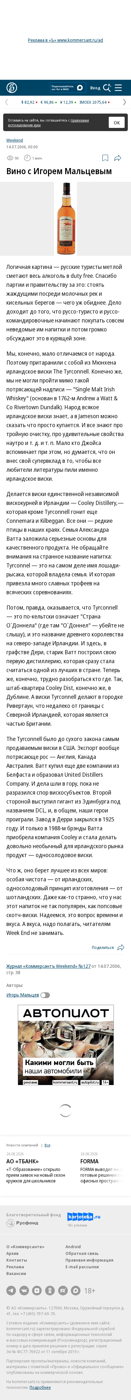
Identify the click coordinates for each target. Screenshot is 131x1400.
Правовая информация (90, 1260)
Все (47, 1145)
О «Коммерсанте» (25, 1246)
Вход (95, 88)
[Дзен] (37, 1290)
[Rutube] (63, 1290)
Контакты (16, 1260)
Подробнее (40, 1387)
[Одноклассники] (50, 1290)
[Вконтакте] (24, 1290)
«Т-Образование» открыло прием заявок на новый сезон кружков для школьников (35, 1175)
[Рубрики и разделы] (118, 88)
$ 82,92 (27, 102)
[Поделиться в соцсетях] (117, 158)
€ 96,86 (47, 102)
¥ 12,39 (66, 102)
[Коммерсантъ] (11, 87)
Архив (12, 1253)
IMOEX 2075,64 (93, 102)
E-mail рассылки (82, 1267)
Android (73, 1246)
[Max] (75, 1290)
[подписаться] (46, 995)
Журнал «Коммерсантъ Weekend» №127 (48, 966)
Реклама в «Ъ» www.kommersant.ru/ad (65, 40)
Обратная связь (82, 1253)
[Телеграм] (11, 1290)
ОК (117, 122)
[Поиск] (107, 88)
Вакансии (16, 1273)
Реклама (15, 1267)
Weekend (14, 140)
